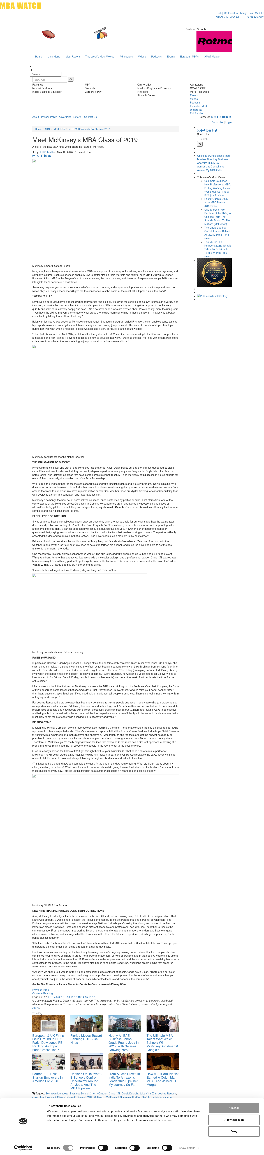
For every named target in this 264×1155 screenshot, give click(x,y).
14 (82, 997)
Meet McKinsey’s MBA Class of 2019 (89, 129)
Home (38, 56)
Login (228, 122)
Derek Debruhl (130, 1093)
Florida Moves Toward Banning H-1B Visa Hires (86, 1039)
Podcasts (156, 56)
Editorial (77, 117)
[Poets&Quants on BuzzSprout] (201, 130)
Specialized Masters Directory (213, 157)
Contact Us (90, 117)
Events (171, 56)
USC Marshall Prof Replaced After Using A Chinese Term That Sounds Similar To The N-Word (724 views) (217, 217)
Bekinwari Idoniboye (57, 1093)
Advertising (65, 117)
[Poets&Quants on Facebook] (217, 117)
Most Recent (73, 56)
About (35, 117)
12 (75, 997)
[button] (33, 155)
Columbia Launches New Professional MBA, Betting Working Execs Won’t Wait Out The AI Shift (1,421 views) (217, 188)
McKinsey (99, 1097)
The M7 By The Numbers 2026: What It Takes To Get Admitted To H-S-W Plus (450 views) (217, 249)
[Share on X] (38, 155)
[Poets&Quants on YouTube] (223, 117)
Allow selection (234, 1119)
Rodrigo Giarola (141, 1097)
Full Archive (196, 113)
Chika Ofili (114, 1093)
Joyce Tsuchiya (41, 1097)
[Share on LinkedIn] (45, 155)
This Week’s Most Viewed (99, 56)
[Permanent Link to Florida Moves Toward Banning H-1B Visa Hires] (86, 1023)
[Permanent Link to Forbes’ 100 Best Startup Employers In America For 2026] (48, 1061)
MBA (47, 129)
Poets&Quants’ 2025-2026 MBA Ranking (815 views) (216, 202)
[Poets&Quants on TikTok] (216, 130)
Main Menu (53, 56)
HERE (35, 1007)
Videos (142, 56)
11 (72, 997)
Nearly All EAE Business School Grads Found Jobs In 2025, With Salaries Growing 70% (123, 1042)
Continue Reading (42, 993)
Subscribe (217, 122)
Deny (234, 1131)
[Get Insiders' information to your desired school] (214, 272)
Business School (79, 1093)
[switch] (103, 1148)
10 (68, 997)
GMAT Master (212, 56)
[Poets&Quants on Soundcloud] (230, 117)
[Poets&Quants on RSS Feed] (215, 117)
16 (90, 997)
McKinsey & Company (118, 1097)
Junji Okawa (58, 1097)
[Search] (70, 79)
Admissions (126, 56)
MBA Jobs (59, 129)
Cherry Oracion (98, 1093)
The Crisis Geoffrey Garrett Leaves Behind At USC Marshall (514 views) (217, 233)
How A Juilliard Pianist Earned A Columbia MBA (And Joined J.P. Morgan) (163, 1079)
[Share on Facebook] (42, 155)
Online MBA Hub (206, 155)
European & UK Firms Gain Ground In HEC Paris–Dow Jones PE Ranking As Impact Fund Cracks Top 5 (48, 1042)
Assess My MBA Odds (209, 170)
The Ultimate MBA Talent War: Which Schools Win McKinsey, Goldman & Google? (162, 1042)
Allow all (234, 1107)
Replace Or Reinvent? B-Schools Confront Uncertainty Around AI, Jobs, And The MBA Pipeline (86, 1080)
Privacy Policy (49, 117)
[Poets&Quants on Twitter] (212, 117)
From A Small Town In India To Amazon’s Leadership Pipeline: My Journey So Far (124, 1079)
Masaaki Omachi (75, 1097)
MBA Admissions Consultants (210, 164)
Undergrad (196, 109)
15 (86, 997)
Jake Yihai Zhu (148, 1093)
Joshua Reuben (167, 1093)
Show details (187, 1147)
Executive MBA (198, 106)
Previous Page (40, 989)
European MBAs (189, 56)
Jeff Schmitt (46, 152)
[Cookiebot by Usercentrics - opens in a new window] (23, 1148)
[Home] (95, 37)
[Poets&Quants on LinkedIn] (227, 117)
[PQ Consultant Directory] (214, 296)
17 (93, 997)
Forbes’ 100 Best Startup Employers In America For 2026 (47, 1077)
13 (79, 997)
